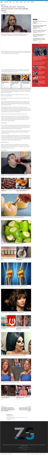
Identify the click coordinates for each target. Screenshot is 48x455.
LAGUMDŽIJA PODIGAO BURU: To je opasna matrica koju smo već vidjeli (39, 39)
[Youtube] (9, 419)
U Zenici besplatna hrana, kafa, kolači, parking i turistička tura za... (42, 72)
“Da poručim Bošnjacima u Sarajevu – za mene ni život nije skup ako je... (39, 35)
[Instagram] (24, 449)
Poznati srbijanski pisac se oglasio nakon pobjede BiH (40, 22)
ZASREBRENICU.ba (5, 12)
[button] (47, 2)
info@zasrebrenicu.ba (26, 447)
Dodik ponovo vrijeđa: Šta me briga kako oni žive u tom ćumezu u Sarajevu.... (40, 31)
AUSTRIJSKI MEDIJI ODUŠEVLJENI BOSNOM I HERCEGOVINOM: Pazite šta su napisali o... (42, 67)
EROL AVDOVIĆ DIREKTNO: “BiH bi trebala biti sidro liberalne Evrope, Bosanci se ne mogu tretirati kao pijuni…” (25, 409)
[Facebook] (7, 419)
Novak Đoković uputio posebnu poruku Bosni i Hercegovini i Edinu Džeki (42, 77)
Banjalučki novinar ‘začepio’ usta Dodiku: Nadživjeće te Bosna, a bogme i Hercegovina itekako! (40, 26)
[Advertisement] (16, 43)
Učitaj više (39, 42)
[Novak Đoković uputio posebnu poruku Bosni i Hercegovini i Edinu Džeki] (35, 77)
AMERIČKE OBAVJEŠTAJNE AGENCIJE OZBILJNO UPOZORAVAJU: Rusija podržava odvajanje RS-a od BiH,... (42, 83)
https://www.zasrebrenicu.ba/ (10, 416)
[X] (8, 419)
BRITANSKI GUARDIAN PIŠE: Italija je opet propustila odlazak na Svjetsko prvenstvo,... (40, 58)
